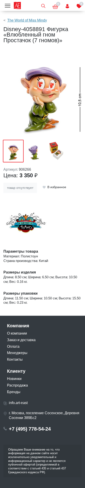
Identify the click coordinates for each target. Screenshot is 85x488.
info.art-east (18, 403)
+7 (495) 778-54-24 (30, 429)
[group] (42, 94)
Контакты (15, 359)
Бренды (13, 392)
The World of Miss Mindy (27, 20)
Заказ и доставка (21, 340)
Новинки (14, 379)
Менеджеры (17, 353)
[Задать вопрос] (67, 5)
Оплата (13, 346)
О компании (17, 333)
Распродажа (17, 385)
